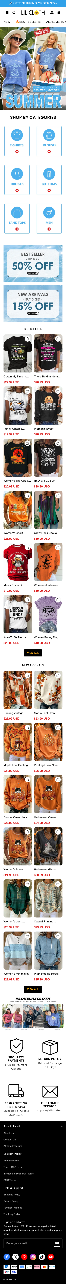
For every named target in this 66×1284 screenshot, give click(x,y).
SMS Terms (10, 1180)
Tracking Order (12, 1214)
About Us (9, 1133)
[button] (7, 12)
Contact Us (10, 1139)
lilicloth (13, 1279)
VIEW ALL (33, 653)
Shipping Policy (12, 1194)
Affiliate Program (13, 1145)
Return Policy (11, 1201)
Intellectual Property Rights (19, 1173)
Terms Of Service (13, 1167)
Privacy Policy (11, 1160)
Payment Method (13, 1207)
